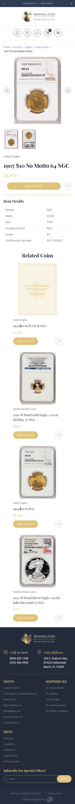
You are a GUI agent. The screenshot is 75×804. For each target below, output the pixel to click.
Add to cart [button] (25, 341)
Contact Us (9, 749)
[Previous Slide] (7, 90)
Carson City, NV (11, 687)
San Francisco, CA (12, 716)
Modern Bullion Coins (24, 409)
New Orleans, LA (12, 705)
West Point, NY (11, 722)
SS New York (52, 699)
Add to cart (34, 186)
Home (6, 47)
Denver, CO (9, 699)
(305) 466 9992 (19, 662)
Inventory (17, 47)
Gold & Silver (10, 755)
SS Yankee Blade (55, 687)
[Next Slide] (68, 90)
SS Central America (56, 705)
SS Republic (52, 693)
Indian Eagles (42, 47)
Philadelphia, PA (12, 711)
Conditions (9, 744)
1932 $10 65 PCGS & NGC (30, 326)
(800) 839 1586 (19, 658)
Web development (33, 799)
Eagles (29, 47)
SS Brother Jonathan (57, 711)
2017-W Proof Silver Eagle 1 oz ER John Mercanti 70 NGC (36, 600)
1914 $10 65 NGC (24, 509)
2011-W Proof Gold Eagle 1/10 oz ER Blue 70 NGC (35, 417)
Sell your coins (11, 761)
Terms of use (55, 793)
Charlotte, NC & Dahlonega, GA (20, 693)
